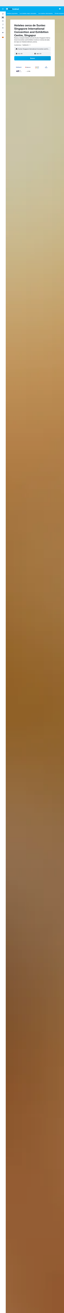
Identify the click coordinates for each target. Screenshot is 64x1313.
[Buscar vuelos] (3, 14)
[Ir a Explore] (3, 28)
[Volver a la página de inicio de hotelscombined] (12, 9)
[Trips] (3, 32)
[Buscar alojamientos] (3, 17)
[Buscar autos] (3, 21)
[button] (3, 9)
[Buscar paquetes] (3, 24)
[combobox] (22, 45)
